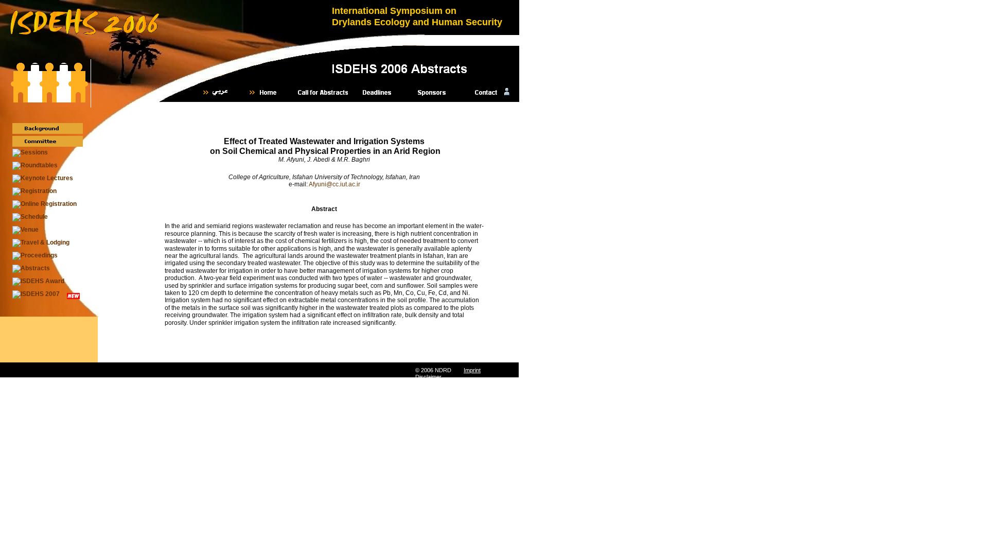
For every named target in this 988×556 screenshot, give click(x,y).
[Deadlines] (377, 92)
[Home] (268, 92)
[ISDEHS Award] (38, 281)
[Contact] (486, 92)
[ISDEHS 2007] (36, 294)
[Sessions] (30, 153)
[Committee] (47, 141)
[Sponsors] (432, 92)
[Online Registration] (44, 204)
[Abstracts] (31, 269)
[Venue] (25, 230)
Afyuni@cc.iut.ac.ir (334, 184)
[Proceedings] (35, 256)
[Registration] (34, 191)
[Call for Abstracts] (323, 92)
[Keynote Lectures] (42, 179)
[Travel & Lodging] (40, 243)
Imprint (472, 370)
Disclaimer (428, 377)
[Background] (47, 128)
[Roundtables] (35, 166)
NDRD (443, 370)
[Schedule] (30, 217)
